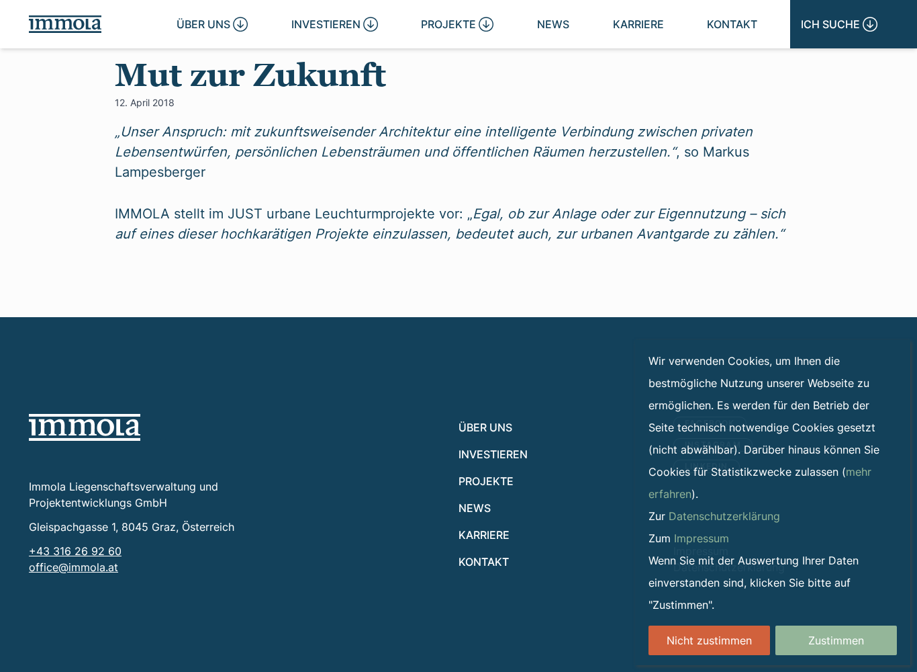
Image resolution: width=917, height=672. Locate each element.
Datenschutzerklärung (724, 516)
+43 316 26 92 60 (75, 551)
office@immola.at (73, 567)
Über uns (485, 427)
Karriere (638, 24)
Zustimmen (836, 640)
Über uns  (212, 24)
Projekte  (457, 24)
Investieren (493, 454)
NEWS (553, 24)
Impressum (701, 538)
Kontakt (732, 24)
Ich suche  (839, 24)
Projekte (486, 481)
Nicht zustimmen (709, 640)
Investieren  (334, 24)
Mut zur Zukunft (250, 74)
